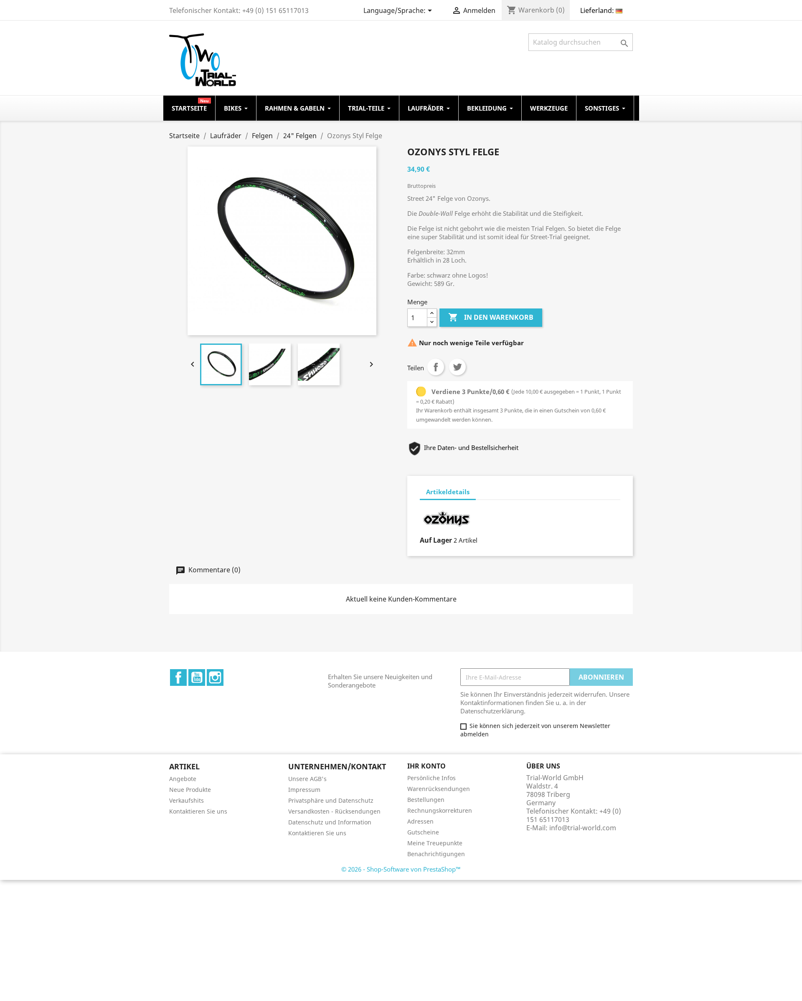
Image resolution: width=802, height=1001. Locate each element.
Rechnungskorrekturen (439, 810)
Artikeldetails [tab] (448, 492)
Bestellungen (425, 800)
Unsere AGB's (307, 779)
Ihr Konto (426, 766)
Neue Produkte (190, 790)
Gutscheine (423, 832)
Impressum (304, 790)
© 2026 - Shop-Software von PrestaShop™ (401, 869)
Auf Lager (436, 540)
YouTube (196, 677)
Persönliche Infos (431, 778)
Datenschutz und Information (329, 822)
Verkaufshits (186, 800)
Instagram (215, 677)
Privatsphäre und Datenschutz (330, 800)
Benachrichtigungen (436, 854)
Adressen (420, 821)
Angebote (182, 779)
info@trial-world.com (582, 827)
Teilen (435, 367)
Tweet (457, 367)
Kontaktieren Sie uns (198, 811)
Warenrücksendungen (438, 789)
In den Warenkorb (490, 317)
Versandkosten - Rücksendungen (334, 811)
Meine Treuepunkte (434, 843)
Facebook (178, 677)
